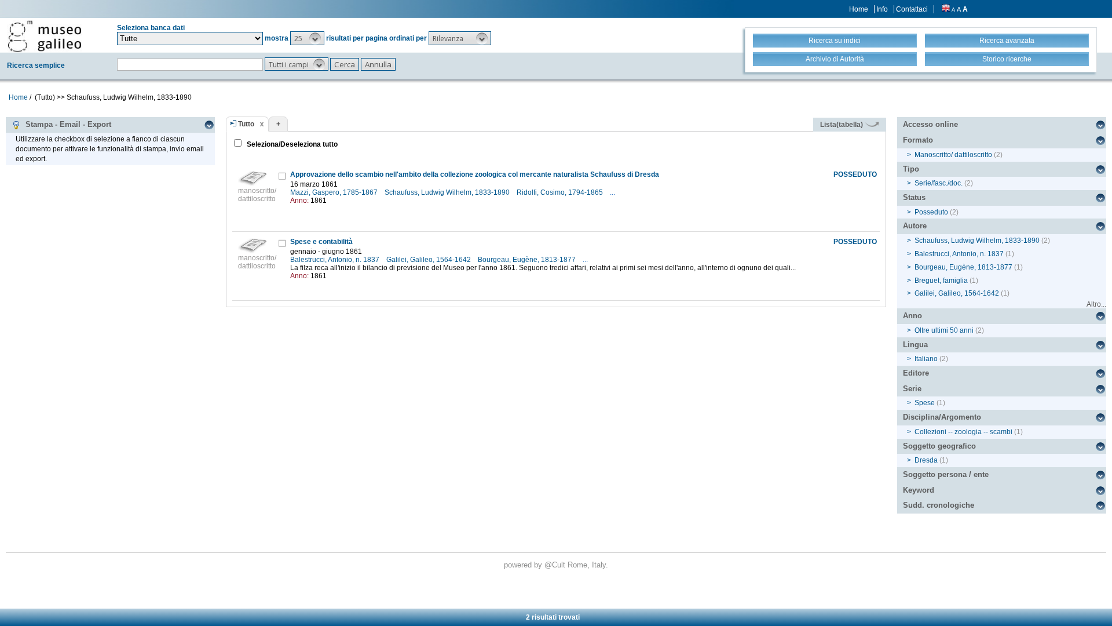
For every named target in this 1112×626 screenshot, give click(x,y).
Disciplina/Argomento (942, 417)
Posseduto (931, 212)
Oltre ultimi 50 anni (944, 330)
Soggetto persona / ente (946, 474)
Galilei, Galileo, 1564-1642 (429, 260)
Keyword (918, 490)
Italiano (926, 359)
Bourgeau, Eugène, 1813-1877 (527, 260)
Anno (912, 315)
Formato (918, 140)
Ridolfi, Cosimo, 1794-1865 (561, 192)
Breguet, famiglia (941, 280)
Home (858, 9)
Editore (916, 373)
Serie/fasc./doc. (939, 183)
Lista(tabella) (842, 125)
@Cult (556, 565)
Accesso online (930, 124)
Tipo (911, 169)
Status (914, 197)
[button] (307, 38)
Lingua (915, 344)
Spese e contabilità (321, 242)
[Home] (44, 36)
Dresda (926, 460)
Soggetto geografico (939, 446)
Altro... (1096, 304)
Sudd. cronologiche (938, 505)
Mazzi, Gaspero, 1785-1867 (334, 192)
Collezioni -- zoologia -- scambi (963, 432)
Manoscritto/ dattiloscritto (953, 155)
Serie (912, 388)
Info (882, 9)
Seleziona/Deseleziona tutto (291, 144)
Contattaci (912, 9)
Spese (925, 403)
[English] (946, 9)
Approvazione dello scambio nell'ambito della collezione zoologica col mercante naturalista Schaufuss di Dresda (474, 174)
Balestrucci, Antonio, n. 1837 (335, 260)
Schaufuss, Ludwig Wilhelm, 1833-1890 (448, 192)
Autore (915, 225)
